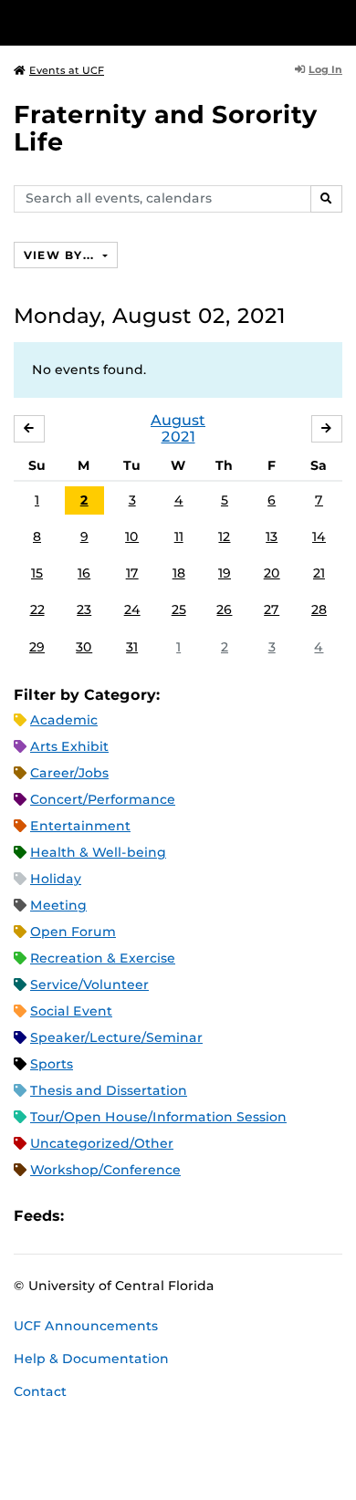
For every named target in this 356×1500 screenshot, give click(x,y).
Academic (64, 720)
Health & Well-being (98, 852)
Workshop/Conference (105, 1169)
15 (37, 573)
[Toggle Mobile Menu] (337, 21)
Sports (51, 1064)
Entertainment (80, 826)
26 (224, 609)
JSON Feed (211, 1217)
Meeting (58, 905)
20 (272, 573)
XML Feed (180, 1217)
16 (84, 573)
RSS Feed (149, 1217)
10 (132, 536)
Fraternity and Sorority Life (166, 128)
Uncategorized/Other (101, 1143)
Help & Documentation (91, 1358)
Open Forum (73, 931)
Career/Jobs (69, 773)
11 (178, 536)
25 (179, 609)
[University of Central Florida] (139, 22)
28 (319, 609)
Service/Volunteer (89, 984)
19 (224, 573)
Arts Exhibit (69, 746)
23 (84, 609)
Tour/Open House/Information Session (158, 1117)
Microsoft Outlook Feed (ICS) (118, 1217)
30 (84, 647)
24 (132, 609)
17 (132, 573)
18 (179, 573)
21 (319, 573)
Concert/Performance (102, 799)
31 (132, 647)
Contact (40, 1391)
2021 (178, 436)
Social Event (71, 1011)
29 (37, 647)
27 (271, 609)
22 (37, 609)
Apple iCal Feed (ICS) (87, 1217)
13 (271, 536)
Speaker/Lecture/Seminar (116, 1037)
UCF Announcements (86, 1326)
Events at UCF (66, 70)
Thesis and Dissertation (108, 1090)
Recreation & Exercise (102, 958)
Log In (325, 69)
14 (319, 536)
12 (224, 536)
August (178, 420)
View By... (61, 255)
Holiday (55, 878)
